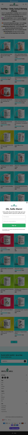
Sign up (14, 225)
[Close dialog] (26, 202)
